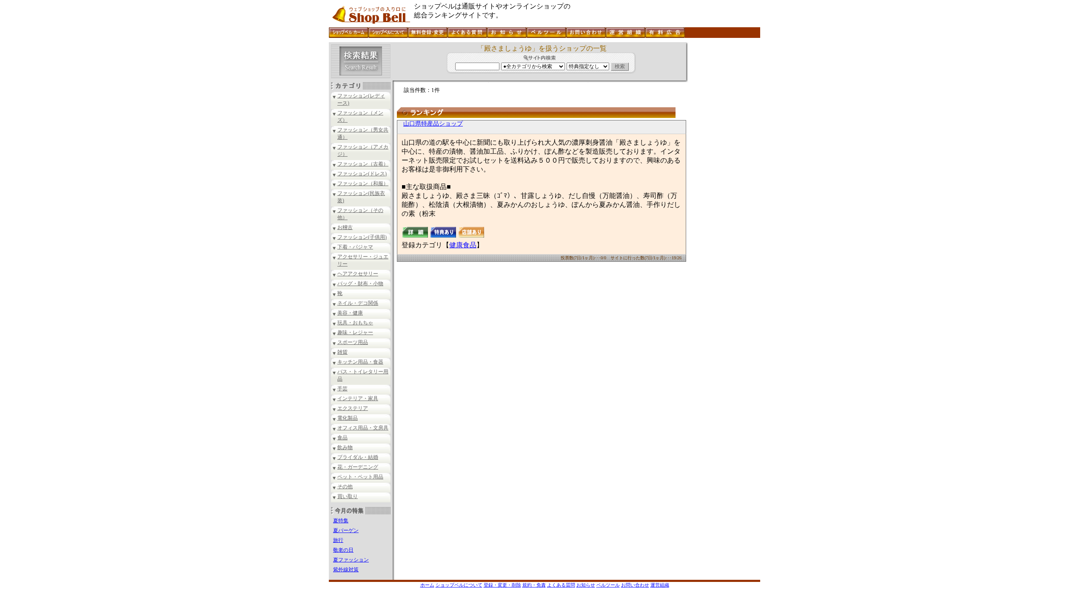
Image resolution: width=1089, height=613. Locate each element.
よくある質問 (561, 584)
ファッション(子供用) (362, 237)
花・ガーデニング (357, 467)
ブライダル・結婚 (357, 457)
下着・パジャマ (355, 247)
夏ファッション (351, 560)
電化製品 (347, 418)
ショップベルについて (459, 584)
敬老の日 (343, 550)
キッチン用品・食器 (360, 362)
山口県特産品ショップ (433, 123)
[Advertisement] (723, 170)
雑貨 (342, 352)
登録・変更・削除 (502, 584)
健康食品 (462, 245)
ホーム (427, 584)
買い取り (347, 496)
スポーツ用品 (352, 342)
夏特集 (340, 521)
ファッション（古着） (362, 164)
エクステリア (352, 408)
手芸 (342, 389)
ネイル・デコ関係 (357, 303)
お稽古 (345, 227)
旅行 (338, 540)
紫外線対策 (346, 570)
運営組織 (659, 584)
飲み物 (345, 447)
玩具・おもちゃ (355, 323)
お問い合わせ (635, 584)
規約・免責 (534, 584)
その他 (345, 487)
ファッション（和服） (362, 183)
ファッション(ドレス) (362, 174)
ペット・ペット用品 (360, 477)
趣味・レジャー (355, 332)
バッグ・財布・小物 (360, 283)
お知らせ (585, 584)
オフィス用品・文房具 (362, 428)
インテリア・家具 (357, 398)
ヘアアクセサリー (357, 274)
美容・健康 (350, 313)
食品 (342, 438)
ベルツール (608, 584)
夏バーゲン (346, 530)
